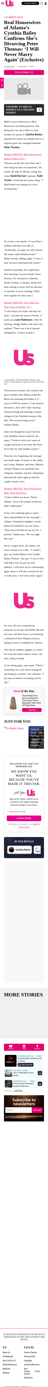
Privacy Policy (24, 827)
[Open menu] (2, 3)
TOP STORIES (22, 72)
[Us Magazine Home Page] (9, 3)
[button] (41, 3)
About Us (6, 1352)
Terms (34, 824)
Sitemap (6, 1373)
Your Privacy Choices (27, 1371)
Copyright (28, 1360)
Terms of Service (30, 1352)
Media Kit (6, 1368)
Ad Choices (28, 1377)
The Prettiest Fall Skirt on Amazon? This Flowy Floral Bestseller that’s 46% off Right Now (31, 700)
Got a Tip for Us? (9, 1360)
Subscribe (30, 3)
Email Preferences (10, 1364)
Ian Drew (10, 67)
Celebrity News (13, 17)
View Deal (32, 710)
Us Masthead (8, 1356)
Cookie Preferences (31, 1364)
